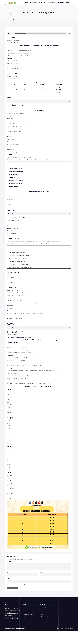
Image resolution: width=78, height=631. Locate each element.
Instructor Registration (28, 614)
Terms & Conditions (45, 616)
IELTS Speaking (51, 2)
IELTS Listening (33, 2)
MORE (67, 2)
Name (8, 572)
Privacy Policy (26, 612)
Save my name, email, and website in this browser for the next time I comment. (23, 584)
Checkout (43, 614)
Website (8, 578)
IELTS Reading (42, 2)
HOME (26, 2)
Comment (9, 561)
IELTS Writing (61, 2)
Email (41, 572)
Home (25, 607)
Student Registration (45, 610)
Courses (25, 616)
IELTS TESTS (26, 610)
